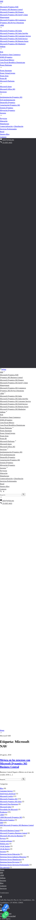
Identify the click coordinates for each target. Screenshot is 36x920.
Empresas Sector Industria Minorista (13, 857)
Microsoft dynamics (7, 820)
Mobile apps (4, 844)
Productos (3, 812)
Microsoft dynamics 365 (8, 799)
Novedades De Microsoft (9, 809)
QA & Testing (5, 846)
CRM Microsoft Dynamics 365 (11, 817)
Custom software (6, 841)
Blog (1, 788)
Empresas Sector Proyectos (9, 862)
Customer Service (6, 791)
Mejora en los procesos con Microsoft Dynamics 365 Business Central (15, 763)
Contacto (3, 886)
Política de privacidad (8, 916)
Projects (3, 838)
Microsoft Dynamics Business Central (13, 833)
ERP (1, 822)
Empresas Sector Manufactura (10, 859)
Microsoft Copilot (6, 796)
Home (2, 730)
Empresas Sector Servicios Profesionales (14, 865)
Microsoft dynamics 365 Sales (11, 801)
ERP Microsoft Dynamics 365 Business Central (17, 825)
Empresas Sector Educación (10, 854)
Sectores (3, 851)
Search (2, 495)
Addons (2, 878)
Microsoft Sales (5, 807)
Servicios (3, 888)
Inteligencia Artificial (7, 794)
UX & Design (5, 849)
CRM (2, 815)
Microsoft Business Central (9, 830)
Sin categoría (4, 867)
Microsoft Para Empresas (9, 804)
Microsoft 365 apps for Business (11, 836)
